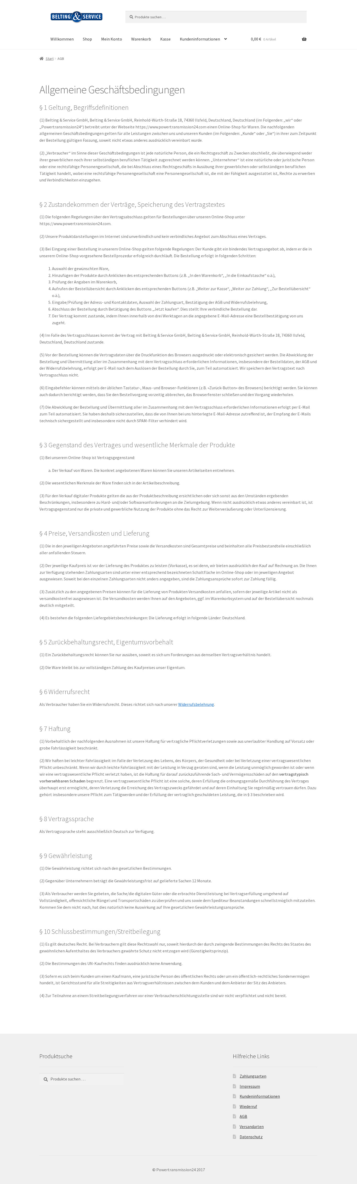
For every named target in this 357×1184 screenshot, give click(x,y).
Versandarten (252, 1126)
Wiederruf (248, 1106)
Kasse (165, 39)
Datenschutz (251, 1136)
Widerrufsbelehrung (196, 704)
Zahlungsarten (253, 1076)
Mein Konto (111, 39)
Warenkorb (141, 39)
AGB (243, 1116)
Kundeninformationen (200, 39)
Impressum (250, 1086)
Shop (87, 39)
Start (50, 58)
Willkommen (62, 39)
